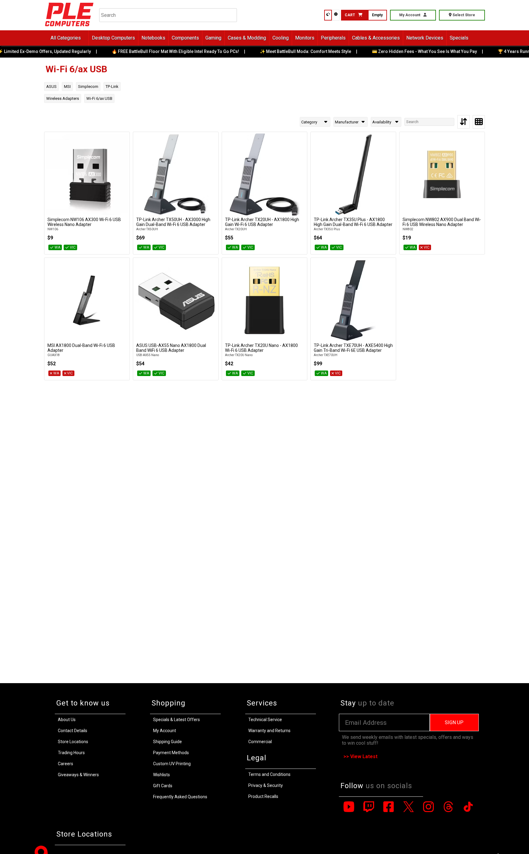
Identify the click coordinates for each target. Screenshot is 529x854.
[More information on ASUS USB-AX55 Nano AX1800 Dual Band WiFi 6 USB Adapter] (176, 300)
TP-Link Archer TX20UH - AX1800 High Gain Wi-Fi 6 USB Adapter (262, 222)
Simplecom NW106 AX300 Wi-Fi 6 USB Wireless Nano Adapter (84, 222)
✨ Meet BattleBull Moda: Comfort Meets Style (302, 51)
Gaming (213, 38)
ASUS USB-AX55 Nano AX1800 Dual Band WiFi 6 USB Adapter (171, 348)
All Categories (66, 38)
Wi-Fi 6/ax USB (99, 98)
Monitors (304, 38)
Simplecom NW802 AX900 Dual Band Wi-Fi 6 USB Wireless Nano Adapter (442, 222)
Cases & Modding (247, 38)
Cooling (280, 38)
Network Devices (424, 38)
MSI (67, 86)
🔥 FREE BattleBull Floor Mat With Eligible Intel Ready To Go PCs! (171, 51)
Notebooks (153, 38)
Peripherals (333, 38)
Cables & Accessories (376, 38)
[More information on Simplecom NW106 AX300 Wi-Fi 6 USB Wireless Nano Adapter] (87, 175)
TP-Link (112, 86)
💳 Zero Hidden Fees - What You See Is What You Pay (420, 51)
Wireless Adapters (62, 98)
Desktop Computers (113, 38)
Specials (459, 38)
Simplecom (88, 86)
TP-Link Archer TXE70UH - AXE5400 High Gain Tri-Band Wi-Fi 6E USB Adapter (353, 348)
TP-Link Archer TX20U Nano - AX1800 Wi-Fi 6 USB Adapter (261, 348)
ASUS (51, 86)
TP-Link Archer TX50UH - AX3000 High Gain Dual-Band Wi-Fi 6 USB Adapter (173, 222)
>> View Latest (360, 756)
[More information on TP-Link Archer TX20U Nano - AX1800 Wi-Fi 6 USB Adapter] (264, 300)
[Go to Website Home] (69, 27)
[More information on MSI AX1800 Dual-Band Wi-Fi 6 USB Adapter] (87, 300)
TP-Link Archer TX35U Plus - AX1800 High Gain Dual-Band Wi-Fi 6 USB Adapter (353, 222)
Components (185, 38)
